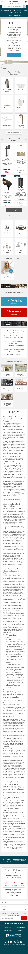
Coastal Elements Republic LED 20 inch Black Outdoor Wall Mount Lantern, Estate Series (20, 194)
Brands (4, 65)
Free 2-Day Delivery (7, 200)
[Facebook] (8, 942)
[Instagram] (15, 942)
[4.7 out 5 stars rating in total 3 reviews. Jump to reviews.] (20, 202)
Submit (24, 918)
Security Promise (8, 930)
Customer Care (5, 906)
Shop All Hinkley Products (14, 210)
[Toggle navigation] (2, 2)
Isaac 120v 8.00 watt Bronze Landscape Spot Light (7, 196)
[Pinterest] (6, 942)
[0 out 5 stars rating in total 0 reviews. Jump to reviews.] (21, 170)
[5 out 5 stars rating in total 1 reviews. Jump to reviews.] (7, 170)
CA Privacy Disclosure (20, 927)
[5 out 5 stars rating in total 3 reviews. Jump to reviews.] (7, 202)
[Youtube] (18, 942)
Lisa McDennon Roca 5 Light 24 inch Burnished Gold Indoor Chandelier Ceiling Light (20, 163)
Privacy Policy (8, 927)
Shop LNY (4, 902)
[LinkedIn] (21, 942)
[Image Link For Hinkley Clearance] (14, 312)
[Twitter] (11, 942)
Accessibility (20, 930)
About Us (4, 909)
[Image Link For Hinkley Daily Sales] (14, 301)
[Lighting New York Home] (14, 2)
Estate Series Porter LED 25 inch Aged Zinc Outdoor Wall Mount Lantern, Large (7, 162)
